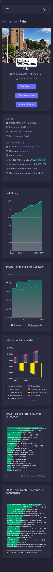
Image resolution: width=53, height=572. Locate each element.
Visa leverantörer (26, 95)
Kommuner (9, 21)
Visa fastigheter (26, 104)
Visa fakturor (26, 86)
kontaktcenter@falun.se (29, 146)
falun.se (24, 151)
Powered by (38, 253)
